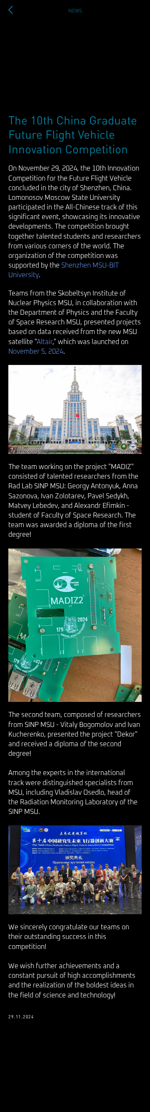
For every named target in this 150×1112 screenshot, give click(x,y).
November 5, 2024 (35, 351)
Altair (44, 342)
